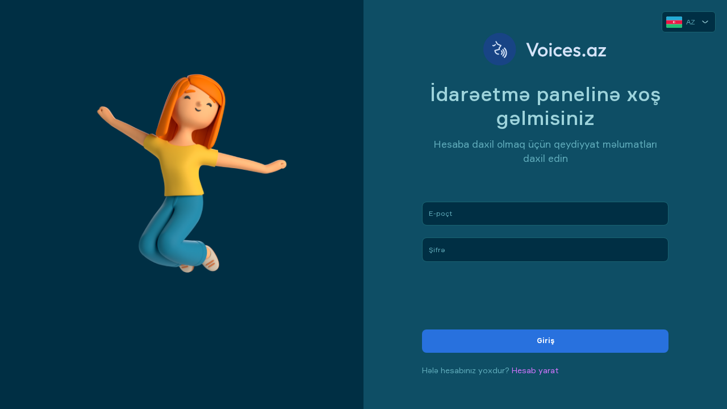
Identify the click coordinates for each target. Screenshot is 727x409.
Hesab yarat (535, 370)
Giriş (545, 340)
